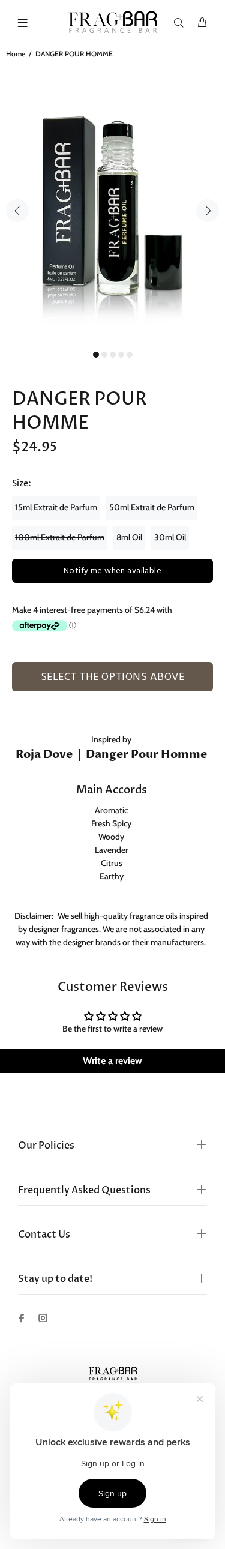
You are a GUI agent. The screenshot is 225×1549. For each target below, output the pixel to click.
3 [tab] (113, 355)
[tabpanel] (112, 203)
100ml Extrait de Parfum (59, 537)
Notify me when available (112, 571)
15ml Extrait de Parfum (56, 507)
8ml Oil (129, 537)
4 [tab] (121, 355)
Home (15, 53)
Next (207, 210)
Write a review (112, 1060)
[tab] (24, 695)
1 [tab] (96, 355)
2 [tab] (104, 355)
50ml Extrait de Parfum (151, 507)
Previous (17, 210)
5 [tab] (130, 355)
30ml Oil (170, 537)
